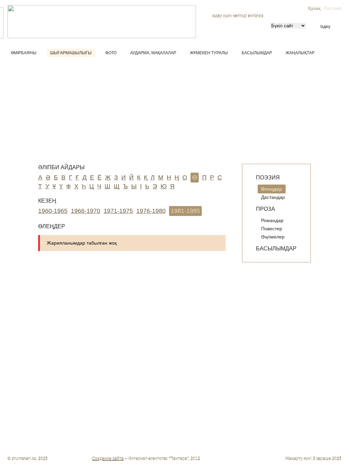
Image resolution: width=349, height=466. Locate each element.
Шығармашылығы (71, 52)
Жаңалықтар (300, 52)
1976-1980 (151, 210)
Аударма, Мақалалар (153, 52)
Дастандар (273, 197)
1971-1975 (118, 210)
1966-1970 (85, 210)
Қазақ (314, 8)
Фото (111, 52)
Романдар (272, 220)
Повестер (271, 228)
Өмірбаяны (23, 52)
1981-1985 (185, 210)
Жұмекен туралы (209, 52)
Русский (333, 8)
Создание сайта (108, 458)
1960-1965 (52, 210)
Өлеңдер (271, 189)
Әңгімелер (273, 236)
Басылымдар (257, 52)
